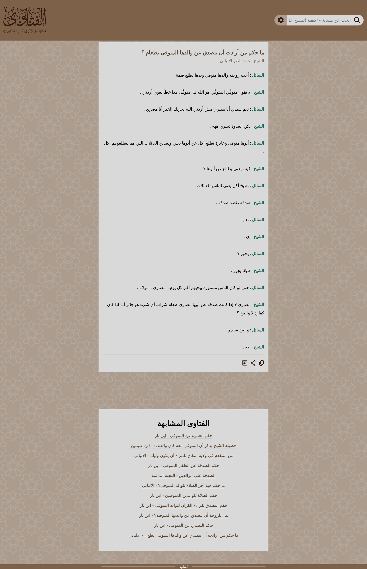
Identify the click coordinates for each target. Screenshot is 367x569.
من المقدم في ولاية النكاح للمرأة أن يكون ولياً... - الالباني (183, 455)
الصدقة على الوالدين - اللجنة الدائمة (183, 475)
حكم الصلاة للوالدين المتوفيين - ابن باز (183, 495)
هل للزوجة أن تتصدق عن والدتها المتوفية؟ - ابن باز (183, 515)
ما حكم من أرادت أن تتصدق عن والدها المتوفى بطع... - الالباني (183, 535)
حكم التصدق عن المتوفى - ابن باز (183, 525)
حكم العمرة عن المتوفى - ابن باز (183, 435)
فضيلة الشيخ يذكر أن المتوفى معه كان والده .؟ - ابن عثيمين (183, 445)
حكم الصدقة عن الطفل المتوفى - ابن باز (183, 465)
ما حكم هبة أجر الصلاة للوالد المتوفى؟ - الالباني (183, 485)
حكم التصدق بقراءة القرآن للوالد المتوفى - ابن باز (183, 505)
